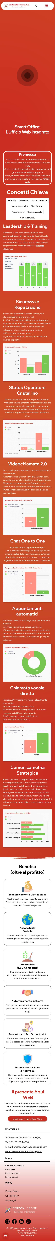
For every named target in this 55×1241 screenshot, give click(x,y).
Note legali (10, 1200)
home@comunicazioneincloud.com (29, 1146)
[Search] (36, 6)
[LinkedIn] (21, 1221)
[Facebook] (14, 1221)
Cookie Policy (12, 1195)
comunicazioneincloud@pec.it (27, 1151)
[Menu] (46, 5)
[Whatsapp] (28, 1221)
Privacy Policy (12, 1191)
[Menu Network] (5, 1235)
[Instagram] (7, 1221)
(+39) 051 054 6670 (19, 1142)
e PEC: (8, 1151)
